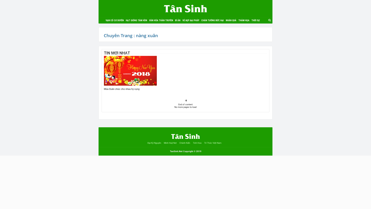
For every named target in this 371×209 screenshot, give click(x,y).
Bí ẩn (177, 20)
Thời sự (255, 20)
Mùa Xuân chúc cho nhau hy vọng (122, 89)
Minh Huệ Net (170, 143)
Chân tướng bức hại (212, 20)
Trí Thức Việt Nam (212, 143)
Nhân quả (231, 20)
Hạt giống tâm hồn (136, 20)
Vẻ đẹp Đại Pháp (190, 20)
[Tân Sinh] (185, 7)
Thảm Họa (243, 20)
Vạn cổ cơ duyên (115, 20)
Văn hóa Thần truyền (161, 20)
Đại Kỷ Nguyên (154, 143)
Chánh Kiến (184, 143)
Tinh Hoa (197, 143)
